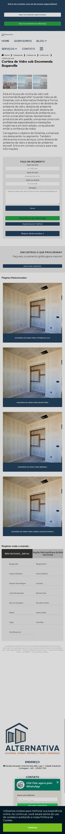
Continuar (32, 827)
